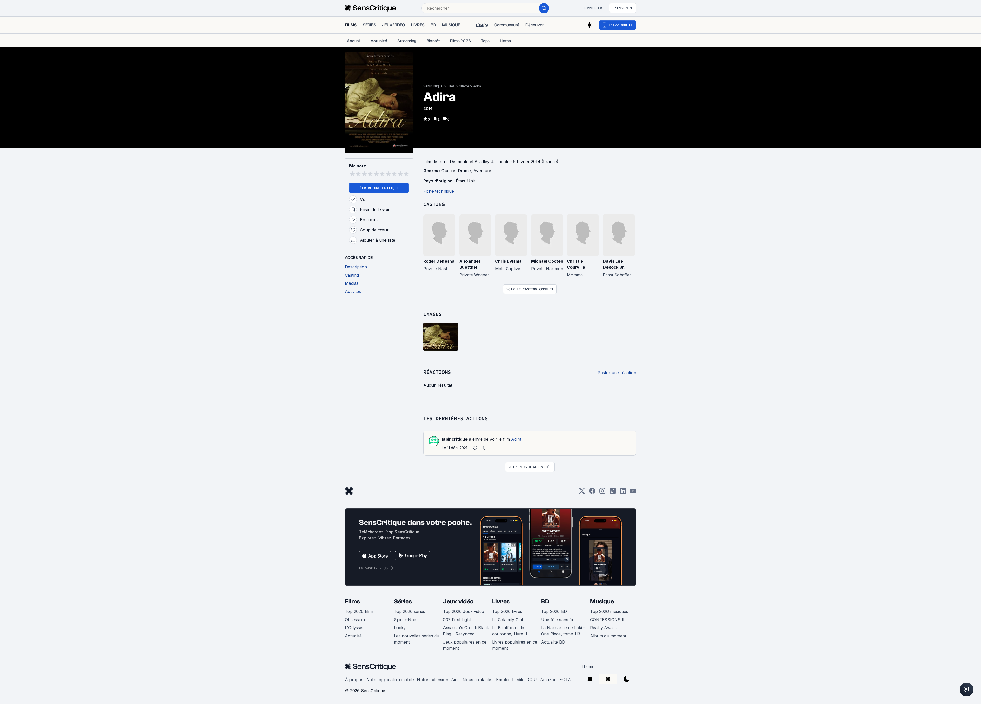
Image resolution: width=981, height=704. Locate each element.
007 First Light (457, 619)
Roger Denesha (438, 261)
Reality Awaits (603, 627)
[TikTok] (613, 492)
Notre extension (432, 679)
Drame (464, 170)
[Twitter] (582, 492)
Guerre (464, 86)
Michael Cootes (547, 261)
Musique (602, 601)
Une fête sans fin (557, 619)
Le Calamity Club (508, 619)
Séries (403, 601)
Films (451, 86)
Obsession (355, 619)
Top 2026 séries (409, 611)
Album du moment (608, 635)
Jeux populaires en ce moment (464, 645)
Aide (455, 679)
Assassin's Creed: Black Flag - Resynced (466, 630)
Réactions (437, 372)
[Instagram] (602, 492)
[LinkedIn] (623, 492)
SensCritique (433, 86)
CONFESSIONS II (607, 619)
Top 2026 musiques (609, 611)
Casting (434, 204)
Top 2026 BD (554, 611)
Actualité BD (553, 642)
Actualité (353, 635)
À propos (354, 679)
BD (545, 601)
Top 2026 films (359, 611)
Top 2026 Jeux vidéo (463, 611)
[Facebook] (592, 492)
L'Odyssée (355, 627)
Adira (477, 86)
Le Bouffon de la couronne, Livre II (509, 630)
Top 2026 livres (507, 611)
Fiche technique (438, 191)
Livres (501, 601)
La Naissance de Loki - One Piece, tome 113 (563, 630)
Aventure (482, 170)
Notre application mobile (390, 679)
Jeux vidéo (458, 601)
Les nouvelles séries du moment (416, 639)
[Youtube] (633, 492)
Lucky (400, 627)
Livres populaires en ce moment (514, 645)
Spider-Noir (405, 619)
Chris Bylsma (508, 261)
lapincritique (455, 439)
